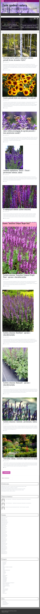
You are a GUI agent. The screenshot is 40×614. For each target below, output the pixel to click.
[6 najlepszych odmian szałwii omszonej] (19, 200)
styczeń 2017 (5, 555)
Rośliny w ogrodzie (6, 222)
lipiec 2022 (4, 529)
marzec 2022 (5, 530)
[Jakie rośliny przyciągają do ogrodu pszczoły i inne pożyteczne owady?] (19, 124)
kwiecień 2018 (5, 547)
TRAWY (4, 591)
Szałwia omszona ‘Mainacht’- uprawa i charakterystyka (16, 387)
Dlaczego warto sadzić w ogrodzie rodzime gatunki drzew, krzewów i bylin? (18, 63)
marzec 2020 (5, 536)
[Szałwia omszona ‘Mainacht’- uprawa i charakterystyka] (15, 368)
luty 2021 (4, 534)
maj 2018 (4, 546)
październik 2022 (5, 526)
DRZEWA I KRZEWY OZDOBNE (7, 571)
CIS (3, 570)
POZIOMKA (4, 585)
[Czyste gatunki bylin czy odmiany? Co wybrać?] (19, 89)
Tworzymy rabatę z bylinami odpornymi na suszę (20, 462)
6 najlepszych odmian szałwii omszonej (30, 25)
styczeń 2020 (5, 538)
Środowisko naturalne (7, 74)
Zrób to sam (5, 597)
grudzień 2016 (5, 556)
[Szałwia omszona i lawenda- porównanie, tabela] (19, 413)
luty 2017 (4, 554)
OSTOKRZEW (5, 582)
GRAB (4, 573)
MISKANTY (4, 580)
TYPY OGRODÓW (5, 593)
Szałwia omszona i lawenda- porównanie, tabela (20, 425)
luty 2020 (4, 537)
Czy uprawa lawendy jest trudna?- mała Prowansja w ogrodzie (19, 511)
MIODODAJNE (6, 146)
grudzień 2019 (5, 539)
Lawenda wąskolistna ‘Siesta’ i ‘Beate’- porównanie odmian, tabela (10, 26)
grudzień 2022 (5, 524)
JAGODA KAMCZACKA (6, 574)
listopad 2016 (5, 557)
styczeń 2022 (5, 533)
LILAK (4, 578)
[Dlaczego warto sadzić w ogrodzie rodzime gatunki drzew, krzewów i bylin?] (19, 49)
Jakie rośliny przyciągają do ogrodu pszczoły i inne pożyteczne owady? (19, 136)
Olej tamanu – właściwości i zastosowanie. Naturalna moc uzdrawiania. (19, 503)
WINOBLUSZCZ (5, 594)
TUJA (3, 592)
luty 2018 (4, 549)
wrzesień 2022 (5, 527)
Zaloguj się (4, 605)
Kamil (6, 507)
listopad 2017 (5, 553)
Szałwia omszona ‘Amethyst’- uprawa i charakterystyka (16, 337)
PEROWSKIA (5, 583)
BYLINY (5, 471)
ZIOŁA (4, 596)
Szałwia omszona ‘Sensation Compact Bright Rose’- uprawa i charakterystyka (18, 1)
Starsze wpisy (6, 476)
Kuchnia (4, 575)
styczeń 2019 (5, 543)
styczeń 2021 (5, 535)
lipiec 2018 (4, 545)
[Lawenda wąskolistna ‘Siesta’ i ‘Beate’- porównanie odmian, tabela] (14, 161)
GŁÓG (4, 572)
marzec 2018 (5, 548)
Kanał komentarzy (6, 607)
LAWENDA (5, 185)
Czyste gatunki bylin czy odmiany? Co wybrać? (19, 102)
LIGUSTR (4, 577)
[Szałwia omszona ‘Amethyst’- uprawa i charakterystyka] (18, 314)
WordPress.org (5, 608)
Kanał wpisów (5, 606)
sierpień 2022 (5, 528)
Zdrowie (4, 595)
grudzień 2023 (5, 521)
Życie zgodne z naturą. (15, 5)
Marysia (6, 511)
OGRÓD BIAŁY (5, 581)
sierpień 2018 (5, 544)
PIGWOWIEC (5, 584)
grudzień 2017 (5, 552)
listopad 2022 (5, 525)
